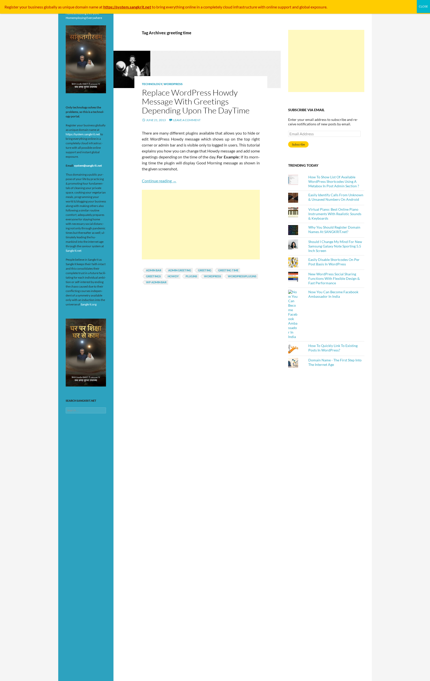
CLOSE (423, 6)
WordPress (173, 84)
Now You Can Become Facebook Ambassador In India (333, 294)
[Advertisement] (201, 224)
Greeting (204, 270)
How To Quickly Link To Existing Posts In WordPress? (333, 347)
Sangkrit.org (89, 304)
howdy (173, 276)
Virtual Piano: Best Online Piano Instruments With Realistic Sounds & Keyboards (334, 213)
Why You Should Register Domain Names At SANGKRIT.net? (334, 229)
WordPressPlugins (242, 276)
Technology (152, 84)
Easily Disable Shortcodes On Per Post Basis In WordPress (334, 261)
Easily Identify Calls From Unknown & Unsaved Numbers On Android (335, 197)
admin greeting (179, 270)
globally (50, 6)
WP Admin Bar (156, 282)
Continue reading (159, 180)
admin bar (153, 270)
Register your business (24, 6)
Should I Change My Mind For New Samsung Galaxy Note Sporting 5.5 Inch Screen (335, 246)
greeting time (228, 270)
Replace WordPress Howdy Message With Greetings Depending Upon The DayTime (196, 101)
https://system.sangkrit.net (83, 134)
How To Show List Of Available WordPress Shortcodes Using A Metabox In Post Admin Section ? (333, 181)
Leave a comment (187, 120)
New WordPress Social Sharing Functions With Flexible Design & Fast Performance (334, 278)
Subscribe (298, 144)
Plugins (191, 276)
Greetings (153, 276)
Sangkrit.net (73, 250)
